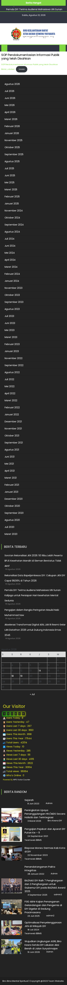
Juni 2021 (9, 456)
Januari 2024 (12, 281)
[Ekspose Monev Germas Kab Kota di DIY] (11, 853)
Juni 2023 (10, 323)
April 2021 (10, 470)
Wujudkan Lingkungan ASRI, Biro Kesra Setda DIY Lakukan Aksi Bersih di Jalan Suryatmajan (43, 945)
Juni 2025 (10, 175)
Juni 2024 (10, 245)
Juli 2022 (9, 379)
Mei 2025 (9, 182)
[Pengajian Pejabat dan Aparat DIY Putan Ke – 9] (11, 834)
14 (40, 670)
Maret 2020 (11, 534)
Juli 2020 (9, 527)
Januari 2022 (12, 414)
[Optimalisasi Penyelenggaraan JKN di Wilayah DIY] (11, 927)
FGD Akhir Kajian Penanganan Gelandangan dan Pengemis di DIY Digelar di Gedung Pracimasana (43, 907)
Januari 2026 (12, 133)
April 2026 (10, 112)
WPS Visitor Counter (21, 779)
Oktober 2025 (12, 147)
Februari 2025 (12, 196)
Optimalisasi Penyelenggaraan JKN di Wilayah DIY (43, 924)
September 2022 (14, 365)
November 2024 (14, 210)
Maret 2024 (11, 266)
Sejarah (29, 800)
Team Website (56, 981)
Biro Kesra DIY (55, 820)
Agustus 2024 (12, 231)
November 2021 (13, 428)
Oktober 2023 (12, 295)
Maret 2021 (11, 477)
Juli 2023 (9, 316)
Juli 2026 (9, 91)
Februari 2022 (12, 407)
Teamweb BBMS (33, 840)
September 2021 (14, 442)
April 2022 (10, 393)
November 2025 (13, 140)
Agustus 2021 (12, 449)
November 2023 (13, 288)
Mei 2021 (9, 463)
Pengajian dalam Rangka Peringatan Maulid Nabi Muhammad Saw (32, 612)
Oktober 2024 (12, 217)
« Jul (32, 694)
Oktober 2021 (12, 435)
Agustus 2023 (12, 309)
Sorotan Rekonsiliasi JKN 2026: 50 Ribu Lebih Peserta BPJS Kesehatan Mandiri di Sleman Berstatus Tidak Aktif (33, 561)
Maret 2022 (11, 400)
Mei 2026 (10, 105)
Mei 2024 (10, 252)
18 (13, 676)
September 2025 (14, 154)
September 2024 (14, 224)
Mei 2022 (9, 386)
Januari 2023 (12, 351)
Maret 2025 (11, 189)
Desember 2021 (13, 421)
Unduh (22, 69)
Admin (49, 803)
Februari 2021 (12, 484)
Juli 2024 (9, 238)
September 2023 (14, 302)
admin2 (58, 894)
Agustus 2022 (12, 372)
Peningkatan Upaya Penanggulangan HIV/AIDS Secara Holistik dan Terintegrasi (45, 813)
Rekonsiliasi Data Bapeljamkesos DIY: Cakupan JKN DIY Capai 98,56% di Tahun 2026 (35, 578)
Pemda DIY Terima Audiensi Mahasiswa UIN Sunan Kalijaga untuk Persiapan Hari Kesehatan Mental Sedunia (33, 595)
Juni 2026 (10, 98)
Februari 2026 (12, 126)
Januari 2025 (12, 203)
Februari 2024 (12, 274)
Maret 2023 (11, 337)
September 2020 (14, 513)
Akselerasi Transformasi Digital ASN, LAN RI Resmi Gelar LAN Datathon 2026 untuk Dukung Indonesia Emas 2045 (35, 630)
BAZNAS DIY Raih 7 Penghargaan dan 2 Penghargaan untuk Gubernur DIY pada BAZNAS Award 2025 (45, 886)
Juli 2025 (9, 168)
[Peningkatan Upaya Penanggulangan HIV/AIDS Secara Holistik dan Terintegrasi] (11, 815)
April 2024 (10, 259)
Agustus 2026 (12, 84)
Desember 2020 (14, 499)
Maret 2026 (11, 119)
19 (21, 676)
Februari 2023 (12, 344)
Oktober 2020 (12, 506)
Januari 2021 (11, 491)
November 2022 (13, 358)
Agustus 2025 (12, 161)
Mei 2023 (9, 330)
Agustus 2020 (12, 520)
